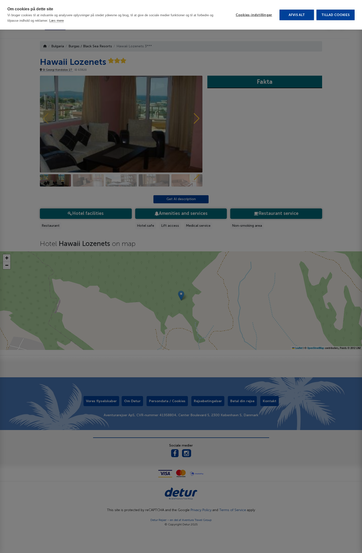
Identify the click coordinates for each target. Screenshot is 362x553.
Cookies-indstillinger (254, 15)
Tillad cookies (335, 15)
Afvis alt (297, 15)
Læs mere (56, 20)
